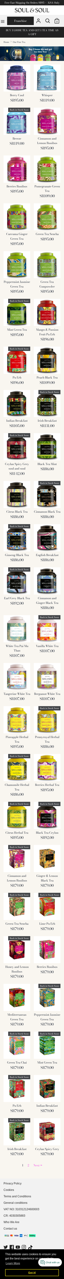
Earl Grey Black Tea (17, 598)
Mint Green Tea (17, 329)
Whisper (47, 95)
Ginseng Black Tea (17, 555)
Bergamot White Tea (47, 694)
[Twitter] (6, 1247)
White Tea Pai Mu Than (17, 648)
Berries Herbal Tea (47, 785)
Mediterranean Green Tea (16, 1016)
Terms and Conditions (17, 1196)
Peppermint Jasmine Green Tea (17, 284)
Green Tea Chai (17, 1062)
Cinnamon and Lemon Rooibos (47, 140)
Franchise (20, 21)
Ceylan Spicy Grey (47, 1149)
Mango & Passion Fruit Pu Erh (47, 331)
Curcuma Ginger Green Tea (17, 236)
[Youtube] (18, 1247)
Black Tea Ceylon (47, 832)
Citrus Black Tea (17, 511)
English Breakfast (47, 555)
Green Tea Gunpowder (47, 284)
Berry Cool (17, 95)
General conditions (15, 1202)
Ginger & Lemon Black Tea (47, 878)
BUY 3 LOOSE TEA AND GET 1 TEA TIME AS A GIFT (32, 32)
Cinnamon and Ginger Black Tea (47, 600)
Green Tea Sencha (47, 234)
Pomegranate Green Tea (47, 188)
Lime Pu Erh (47, 923)
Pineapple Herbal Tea (17, 739)
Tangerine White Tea (17, 694)
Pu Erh (17, 377)
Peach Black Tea (47, 377)
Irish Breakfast (47, 420)
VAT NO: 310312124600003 (21, 1209)
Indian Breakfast (17, 420)
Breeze (17, 138)
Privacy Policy (13, 1183)
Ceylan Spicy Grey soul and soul (17, 466)
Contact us (10, 1228)
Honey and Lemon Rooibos (17, 969)
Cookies (9, 1189)
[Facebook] (12, 1247)
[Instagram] (24, 1247)
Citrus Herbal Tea (17, 832)
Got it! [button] (32, 1272)
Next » (37, 1165)
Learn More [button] (13, 1263)
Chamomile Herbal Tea (17, 787)
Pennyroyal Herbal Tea (47, 739)
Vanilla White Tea (47, 646)
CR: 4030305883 (14, 1215)
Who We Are (11, 1222)
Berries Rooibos (17, 186)
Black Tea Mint (47, 464)
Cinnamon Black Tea (47, 511)
